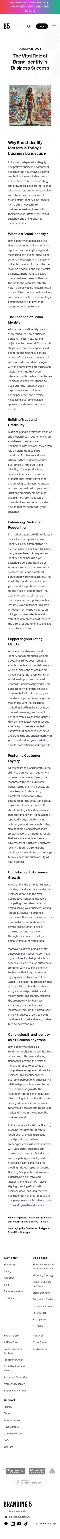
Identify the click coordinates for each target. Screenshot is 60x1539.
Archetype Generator (15, 1377)
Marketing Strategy (43, 1275)
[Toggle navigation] (54, 26)
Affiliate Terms (12, 1420)
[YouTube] (19, 1524)
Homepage (10, 1264)
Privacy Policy (11, 1426)
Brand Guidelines (42, 1292)
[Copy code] (47, 2)
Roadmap (9, 1298)
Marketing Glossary (14, 1383)
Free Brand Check (13, 1359)
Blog (6, 1284)
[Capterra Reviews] (14, 1471)
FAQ (6, 1440)
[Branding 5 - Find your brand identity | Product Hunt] (29, 1481)
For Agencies (40, 1319)
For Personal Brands (43, 1306)
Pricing (7, 1271)
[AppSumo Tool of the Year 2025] (52, 1471)
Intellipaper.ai (40, 1349)
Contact (8, 1446)
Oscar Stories (40, 1342)
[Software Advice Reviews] (37, 1471)
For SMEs (38, 1326)
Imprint (8, 1406)
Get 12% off (30, 11)
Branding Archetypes (15, 1390)
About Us (9, 1277)
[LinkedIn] (13, 1524)
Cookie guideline (13, 1433)
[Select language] (28, 26)
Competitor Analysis (44, 1299)
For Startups (39, 1312)
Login (42, 26)
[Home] (7, 26)
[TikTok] (26, 1524)
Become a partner (14, 1291)
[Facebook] (6, 1524)
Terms (7, 1413)
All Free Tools (11, 1342)
